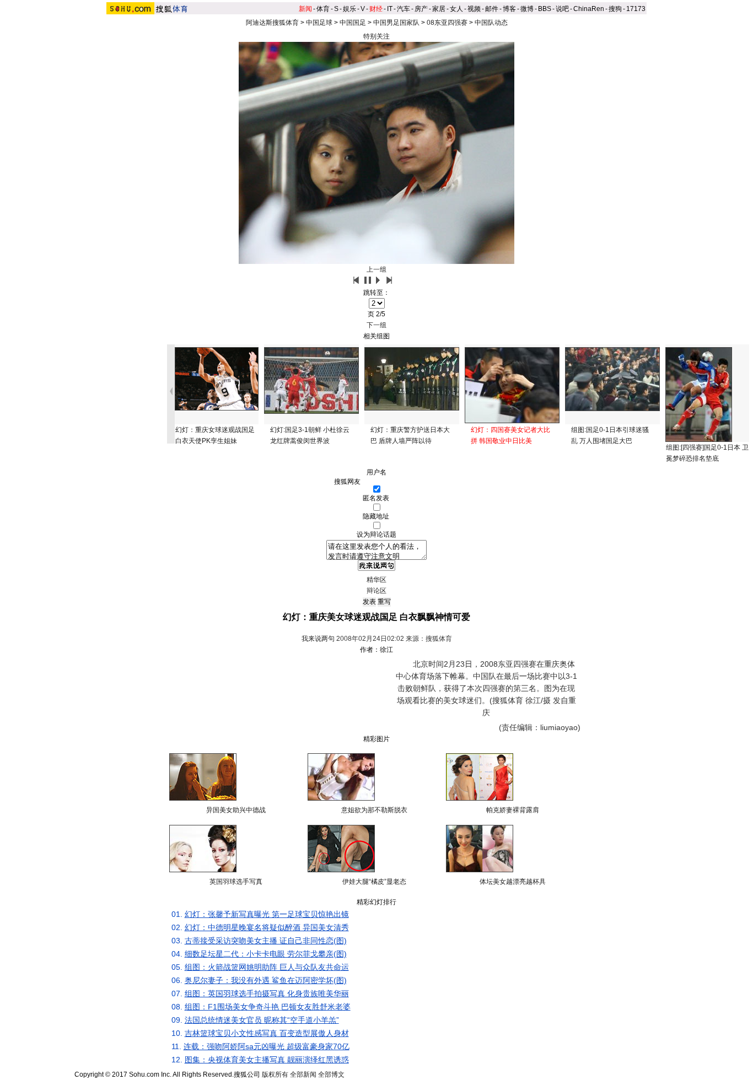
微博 (527, 9)
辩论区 (376, 591)
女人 (456, 9)
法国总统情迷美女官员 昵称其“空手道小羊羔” (262, 1020)
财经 (376, 9)
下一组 (376, 325)
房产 (421, 9)
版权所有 (275, 1074)
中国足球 (319, 22)
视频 (474, 9)
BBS (544, 9)
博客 (509, 9)
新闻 (305, 9)
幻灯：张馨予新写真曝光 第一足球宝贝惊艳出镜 (267, 914)
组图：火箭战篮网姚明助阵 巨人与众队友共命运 (267, 967)
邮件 (491, 9)
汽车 (403, 9)
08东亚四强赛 (447, 22)
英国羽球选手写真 (235, 881)
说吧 (562, 9)
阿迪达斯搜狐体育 (272, 22)
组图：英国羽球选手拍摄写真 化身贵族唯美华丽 (267, 993)
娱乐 (349, 9)
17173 (636, 9)
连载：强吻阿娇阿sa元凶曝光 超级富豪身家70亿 (266, 1046)
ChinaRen (588, 9)
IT (389, 9)
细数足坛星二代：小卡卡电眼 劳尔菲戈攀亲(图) (266, 953)
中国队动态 (491, 22)
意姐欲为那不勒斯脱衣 (374, 810)
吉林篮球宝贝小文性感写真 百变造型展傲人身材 (267, 1033)
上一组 (376, 269)
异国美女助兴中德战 (236, 810)
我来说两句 (318, 638)
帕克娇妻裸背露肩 (512, 810)
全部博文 (331, 1074)
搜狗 (615, 9)
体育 (323, 9)
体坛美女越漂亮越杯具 (513, 881)
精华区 (376, 580)
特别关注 (376, 36)
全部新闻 (303, 1074)
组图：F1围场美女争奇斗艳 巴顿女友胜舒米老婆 (268, 1006)
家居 (438, 9)
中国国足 (353, 22)
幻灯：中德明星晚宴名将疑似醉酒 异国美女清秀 (267, 927)
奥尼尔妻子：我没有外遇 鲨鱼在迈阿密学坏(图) (266, 980)
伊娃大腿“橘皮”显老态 (374, 881)
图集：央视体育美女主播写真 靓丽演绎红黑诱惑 (267, 1059)
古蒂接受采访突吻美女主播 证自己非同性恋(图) (266, 940)
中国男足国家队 (396, 22)
